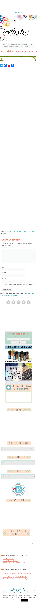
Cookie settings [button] (14, 600)
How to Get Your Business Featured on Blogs (15, 579)
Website (4, 279)
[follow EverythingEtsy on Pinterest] (18, 501)
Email (4, 273)
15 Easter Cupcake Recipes (10, 561)
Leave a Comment (16, 54)
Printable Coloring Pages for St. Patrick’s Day (15, 577)
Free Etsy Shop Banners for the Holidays (21, 231)
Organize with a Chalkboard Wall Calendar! (14, 562)
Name (4, 267)
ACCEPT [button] (24, 600)
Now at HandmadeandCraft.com (16, 555)
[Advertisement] (18, 149)
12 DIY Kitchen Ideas (8, 559)
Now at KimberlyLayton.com (14, 570)
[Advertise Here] (16, 535)
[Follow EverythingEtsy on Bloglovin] (18, 390)
